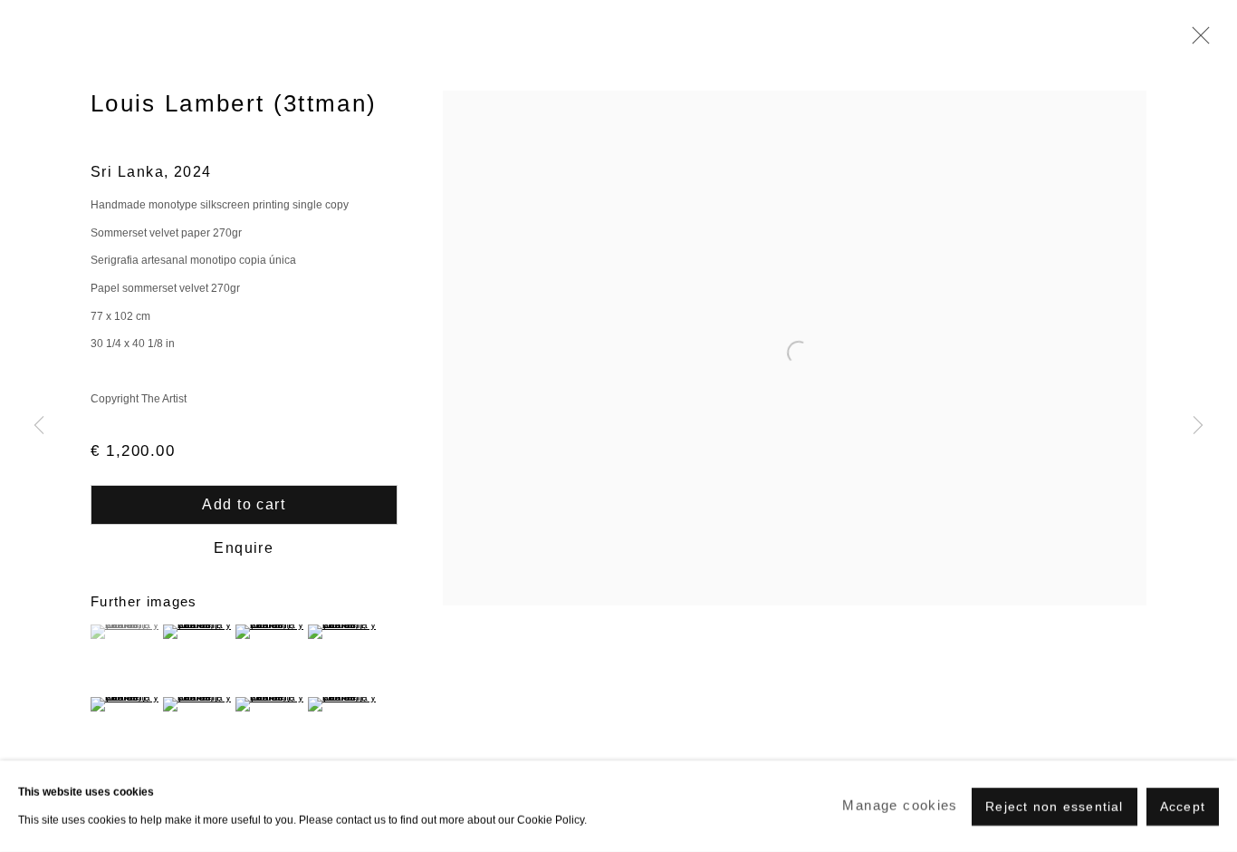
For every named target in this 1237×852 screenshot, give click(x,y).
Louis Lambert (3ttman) (234, 103)
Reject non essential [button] (1054, 806)
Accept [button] (1182, 806)
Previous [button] (39, 426)
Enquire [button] (243, 548)
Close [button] (1196, 40)
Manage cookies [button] (899, 805)
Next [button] (1198, 426)
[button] (124, 631)
